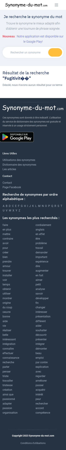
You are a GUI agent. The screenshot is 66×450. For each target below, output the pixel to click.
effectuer (8, 353)
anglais (40, 229)
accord (40, 408)
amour (6, 266)
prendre (7, 261)
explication (42, 366)
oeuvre (6, 312)
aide (5, 321)
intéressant (9, 339)
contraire (8, 238)
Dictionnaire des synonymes (19, 164)
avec (38, 371)
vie (4, 325)
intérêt (39, 394)
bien (5, 257)
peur (38, 399)
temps (6, 284)
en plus (7, 229)
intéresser (41, 312)
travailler (8, 380)
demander (42, 252)
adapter (7, 403)
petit (38, 284)
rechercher (42, 403)
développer (42, 298)
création (7, 389)
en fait (39, 275)
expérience (42, 261)
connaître (8, 348)
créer (5, 252)
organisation (10, 412)
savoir (39, 293)
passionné (9, 399)
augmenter (42, 270)
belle (5, 334)
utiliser (6, 293)
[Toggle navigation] (56, 5)
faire (5, 225)
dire (38, 266)
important (41, 257)
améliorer (41, 380)
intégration (9, 344)
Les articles (9, 169)
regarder (40, 376)
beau (38, 353)
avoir (5, 243)
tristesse (8, 385)
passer (39, 385)
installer (7, 275)
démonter (41, 348)
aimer (39, 280)
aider (38, 325)
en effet (40, 234)
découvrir (41, 334)
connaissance (11, 357)
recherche (8, 362)
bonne (6, 316)
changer (40, 307)
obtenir (7, 289)
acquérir (40, 389)
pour (5, 248)
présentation (43, 316)
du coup (7, 307)
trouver (7, 270)
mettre (6, 234)
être (38, 238)
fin (37, 302)
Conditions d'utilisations (33, 443)
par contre (42, 362)
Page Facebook (12, 187)
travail (39, 248)
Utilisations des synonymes (19, 160)
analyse (40, 289)
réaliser (7, 330)
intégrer (40, 344)
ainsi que (8, 394)
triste (5, 376)
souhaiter (41, 330)
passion (7, 408)
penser (6, 371)
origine (7, 302)
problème (41, 243)
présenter (41, 339)
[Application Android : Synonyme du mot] (18, 136)
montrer (7, 298)
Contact (7, 182)
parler (6, 366)
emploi (40, 357)
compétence (43, 412)
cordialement (43, 225)
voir (5, 280)
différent (41, 321)
